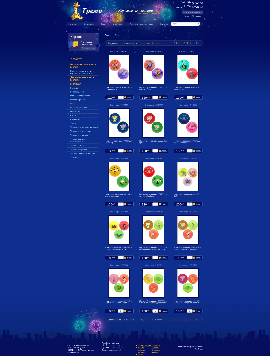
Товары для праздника (80, 131)
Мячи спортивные (78, 107)
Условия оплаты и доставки (141, 350)
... (181, 43)
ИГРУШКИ (75, 84)
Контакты (155, 348)
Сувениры (75, 119)
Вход (187, 16)
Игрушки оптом (144, 346)
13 (190, 43)
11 (184, 43)
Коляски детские (78, 92)
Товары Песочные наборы (82, 153)
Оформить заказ (88, 48)
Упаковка (74, 157)
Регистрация (196, 16)
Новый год (75, 111)
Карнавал (74, 88)
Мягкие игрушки (77, 100)
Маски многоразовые (80, 96)
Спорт (73, 115)
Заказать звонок (192, 12)
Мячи (72, 103)
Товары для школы (79, 135)
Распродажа (156, 346)
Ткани (73, 123)
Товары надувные (78, 149)
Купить (129, 97)
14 (193, 43)
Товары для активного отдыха (84, 127)
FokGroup (199, 349)
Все (197, 43)
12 (187, 43)
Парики (141, 355)
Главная (108, 35)
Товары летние (77, 145)
